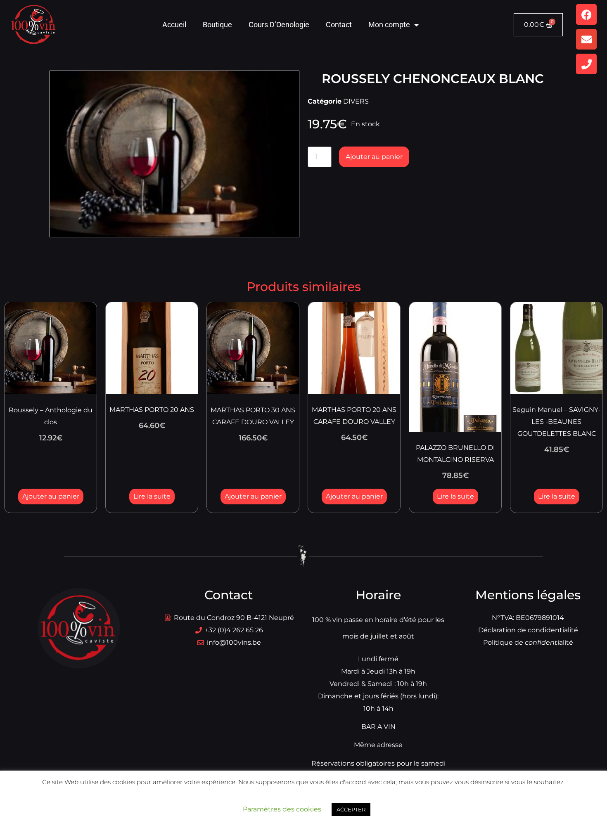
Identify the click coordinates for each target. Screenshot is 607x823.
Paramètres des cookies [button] (282, 809)
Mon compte (389, 24)
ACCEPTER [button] (351, 809)
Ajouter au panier (374, 157)
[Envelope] (586, 39)
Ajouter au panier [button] (50, 496)
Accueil (174, 24)
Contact (339, 24)
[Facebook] (586, 14)
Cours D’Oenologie (279, 24)
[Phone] (586, 64)
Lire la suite (152, 496)
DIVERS (356, 101)
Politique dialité (528, 642)
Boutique (217, 24)
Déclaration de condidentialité (528, 630)
